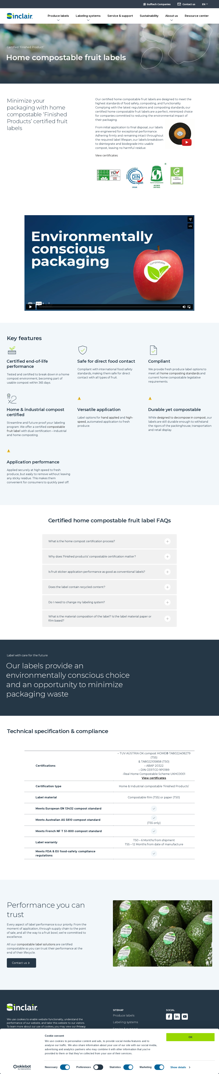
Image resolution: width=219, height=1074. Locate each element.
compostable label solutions (36, 944)
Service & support (120, 15)
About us (171, 15)
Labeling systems (88, 15)
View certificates (154, 778)
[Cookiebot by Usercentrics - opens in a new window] (22, 1067)
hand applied (110, 417)
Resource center (197, 15)
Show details (178, 1067)
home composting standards (179, 373)
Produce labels (58, 15)
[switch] (98, 1067)
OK (190, 1037)
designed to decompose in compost (181, 417)
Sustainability (149, 15)
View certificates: (106, 155)
